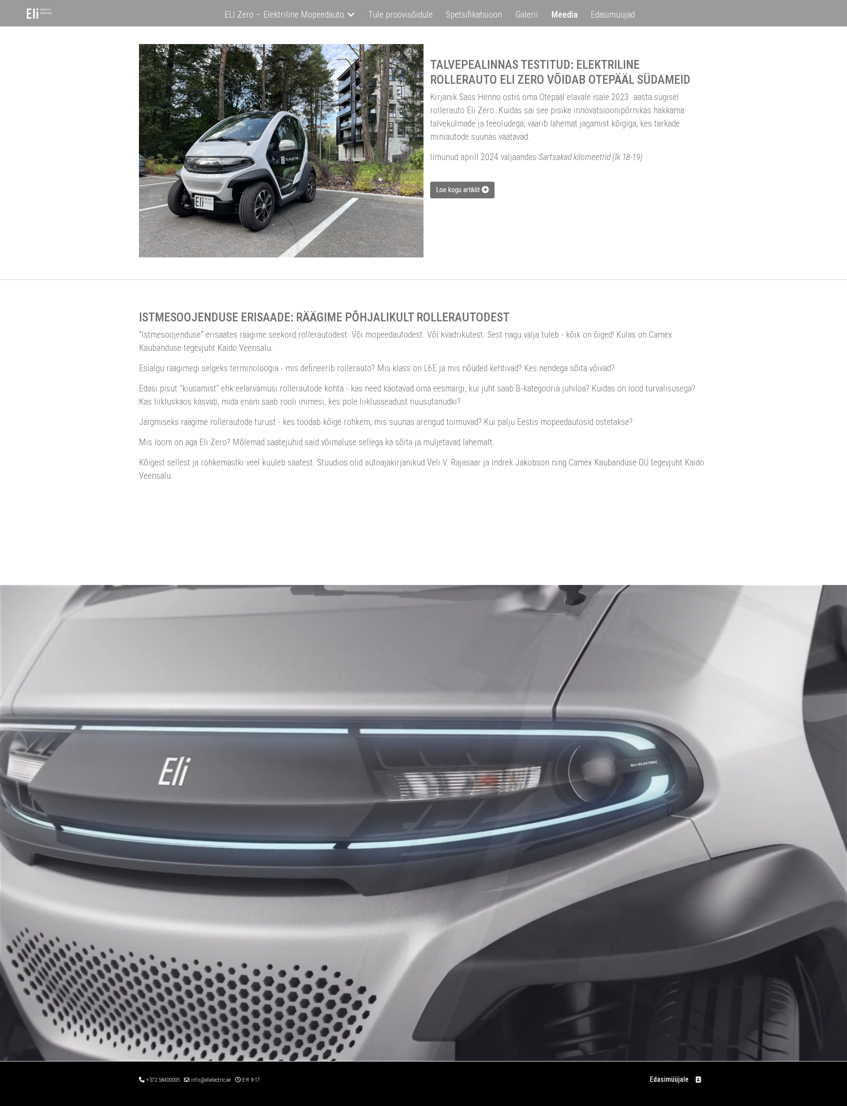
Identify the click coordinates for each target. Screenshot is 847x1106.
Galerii (526, 14)
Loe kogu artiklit (459, 190)
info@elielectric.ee (211, 1079)
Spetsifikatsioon (474, 14)
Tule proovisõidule (400, 14)
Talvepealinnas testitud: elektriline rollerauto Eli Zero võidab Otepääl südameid (560, 72)
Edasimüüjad (613, 14)
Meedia (564, 14)
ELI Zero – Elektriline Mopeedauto (284, 14)
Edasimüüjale (669, 1079)
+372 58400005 (163, 1079)
